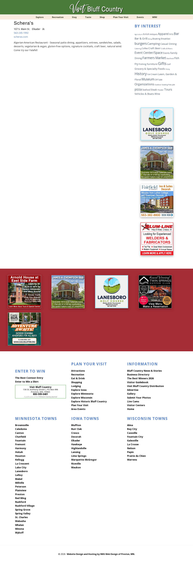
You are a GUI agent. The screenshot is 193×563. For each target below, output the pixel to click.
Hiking (167, 69)
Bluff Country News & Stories (144, 370)
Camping (153, 44)
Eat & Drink (78, 378)
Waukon (76, 467)
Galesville (132, 440)
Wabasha (20, 521)
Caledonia (21, 429)
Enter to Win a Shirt (26, 381)
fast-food (170, 58)
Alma (130, 425)
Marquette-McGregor (84, 459)
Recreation (77, 374)
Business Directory (138, 374)
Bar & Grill (141, 38)
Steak (154, 89)
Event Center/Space (149, 53)
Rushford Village (25, 505)
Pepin (130, 452)
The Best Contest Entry (29, 377)
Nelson (131, 448)
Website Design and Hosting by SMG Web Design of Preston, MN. (101, 554)
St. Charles (21, 517)
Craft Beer (154, 48)
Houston (20, 455)
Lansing (75, 452)
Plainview (20, 490)
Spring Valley (22, 513)
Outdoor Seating (161, 85)
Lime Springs (78, 455)
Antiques (153, 34)
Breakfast (165, 38)
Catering (138, 48)
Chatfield (20, 436)
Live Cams (133, 401)
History (141, 73)
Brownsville (22, 425)
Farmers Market (154, 58)
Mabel (18, 478)
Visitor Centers (136, 405)
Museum (148, 79)
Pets (170, 85)
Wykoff (19, 532)
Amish (146, 34)
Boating (156, 38)
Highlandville (78, 448)
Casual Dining (168, 44)
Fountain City (135, 436)
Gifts (162, 63)
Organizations (144, 84)
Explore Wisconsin (81, 397)
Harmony (20, 448)
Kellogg (19, 459)
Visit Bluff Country (96, 7)
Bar (176, 33)
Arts (171, 34)
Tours (168, 89)
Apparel (163, 34)
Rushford (20, 501)
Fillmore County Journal (47, 397)
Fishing (142, 64)
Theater (160, 90)
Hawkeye (76, 444)
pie (173, 84)
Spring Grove (22, 509)
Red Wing (20, 498)
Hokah (19, 452)
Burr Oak (76, 429)
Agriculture (138, 34)
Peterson (20, 486)
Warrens (132, 459)
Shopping (76, 382)
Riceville (76, 463)
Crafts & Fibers (167, 48)
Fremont (20, 444)
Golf (169, 64)
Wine (157, 93)
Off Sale (158, 79)
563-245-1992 (21, 32)
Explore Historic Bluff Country (89, 401)
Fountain (20, 440)
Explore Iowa (79, 389)
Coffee (145, 48)
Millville (19, 482)
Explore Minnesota (82, 393)
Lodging (76, 386)
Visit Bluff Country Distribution (145, 386)
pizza (138, 89)
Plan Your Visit (79, 405)
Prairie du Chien (136, 455)
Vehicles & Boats (144, 93)
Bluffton (76, 425)
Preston (20, 494)
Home (130, 409)
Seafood (146, 89)
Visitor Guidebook (137, 382)
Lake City (20, 467)
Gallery (131, 393)
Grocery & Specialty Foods (150, 68)
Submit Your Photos (139, 397)
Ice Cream (152, 74)
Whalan (19, 525)
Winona (19, 528)
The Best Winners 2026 (140, 378)
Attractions (78, 370)
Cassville (132, 432)
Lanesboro (21, 471)
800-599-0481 (40, 394)
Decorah (76, 436)
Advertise (132, 389)
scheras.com (21, 36)
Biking (150, 39)
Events (166, 53)
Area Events (78, 409)
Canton (19, 432)
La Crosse (133, 444)
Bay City (132, 429)
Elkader (75, 440)
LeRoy (18, 475)
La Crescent (22, 463)
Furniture (152, 64)
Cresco (75, 432)
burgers (141, 43)
